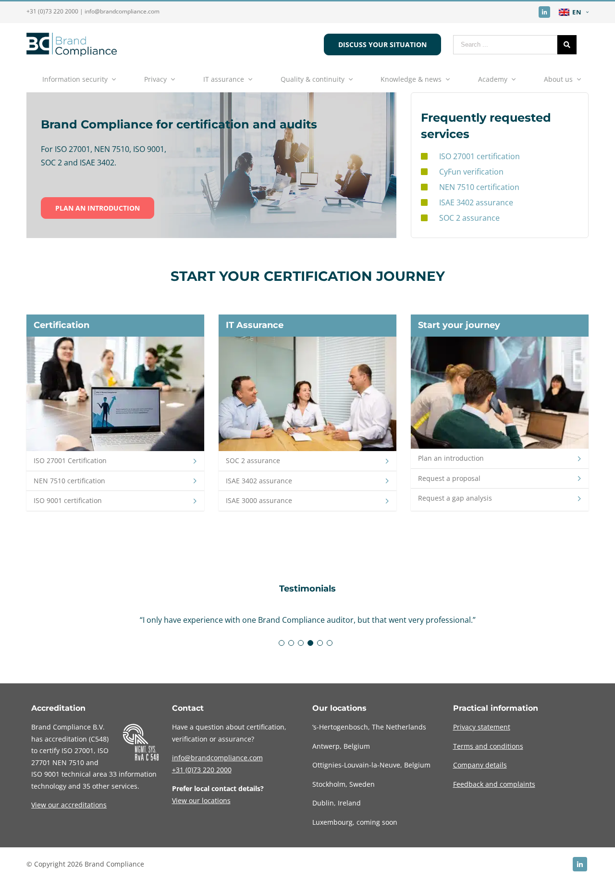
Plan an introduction (97, 208)
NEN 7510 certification (479, 187)
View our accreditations (69, 804)
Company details (480, 764)
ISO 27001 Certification (70, 460)
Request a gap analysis (455, 498)
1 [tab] (281, 643)
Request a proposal (449, 478)
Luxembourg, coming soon (354, 822)
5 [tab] (320, 643)
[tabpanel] (307, 620)
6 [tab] (329, 643)
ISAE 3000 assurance (259, 500)
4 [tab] (310, 643)
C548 (99, 738)
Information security (75, 79)
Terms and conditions (488, 746)
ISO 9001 (45, 774)
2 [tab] (291, 643)
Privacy (155, 79)
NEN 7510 (68, 762)
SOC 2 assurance (469, 218)
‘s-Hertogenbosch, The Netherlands (369, 726)
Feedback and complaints (494, 784)
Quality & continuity (312, 79)
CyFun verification (471, 171)
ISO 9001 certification (68, 500)
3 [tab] (301, 643)
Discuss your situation (382, 44)
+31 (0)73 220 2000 (52, 11)
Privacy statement (481, 726)
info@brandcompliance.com (122, 11)
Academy (492, 79)
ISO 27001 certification (479, 156)
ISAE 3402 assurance (476, 202)
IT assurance (223, 79)
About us (558, 79)
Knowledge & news (411, 79)
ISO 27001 (78, 750)
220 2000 (202, 769)
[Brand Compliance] (71, 53)
